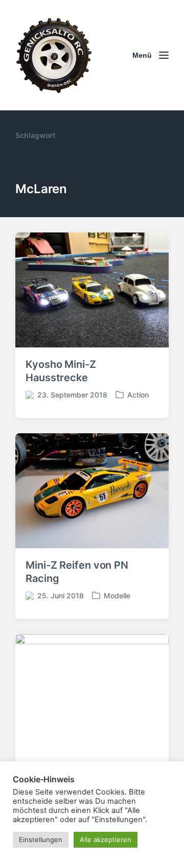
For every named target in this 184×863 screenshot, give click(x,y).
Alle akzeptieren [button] (105, 839)
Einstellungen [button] (40, 839)
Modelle (117, 595)
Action (138, 394)
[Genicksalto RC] (53, 55)
